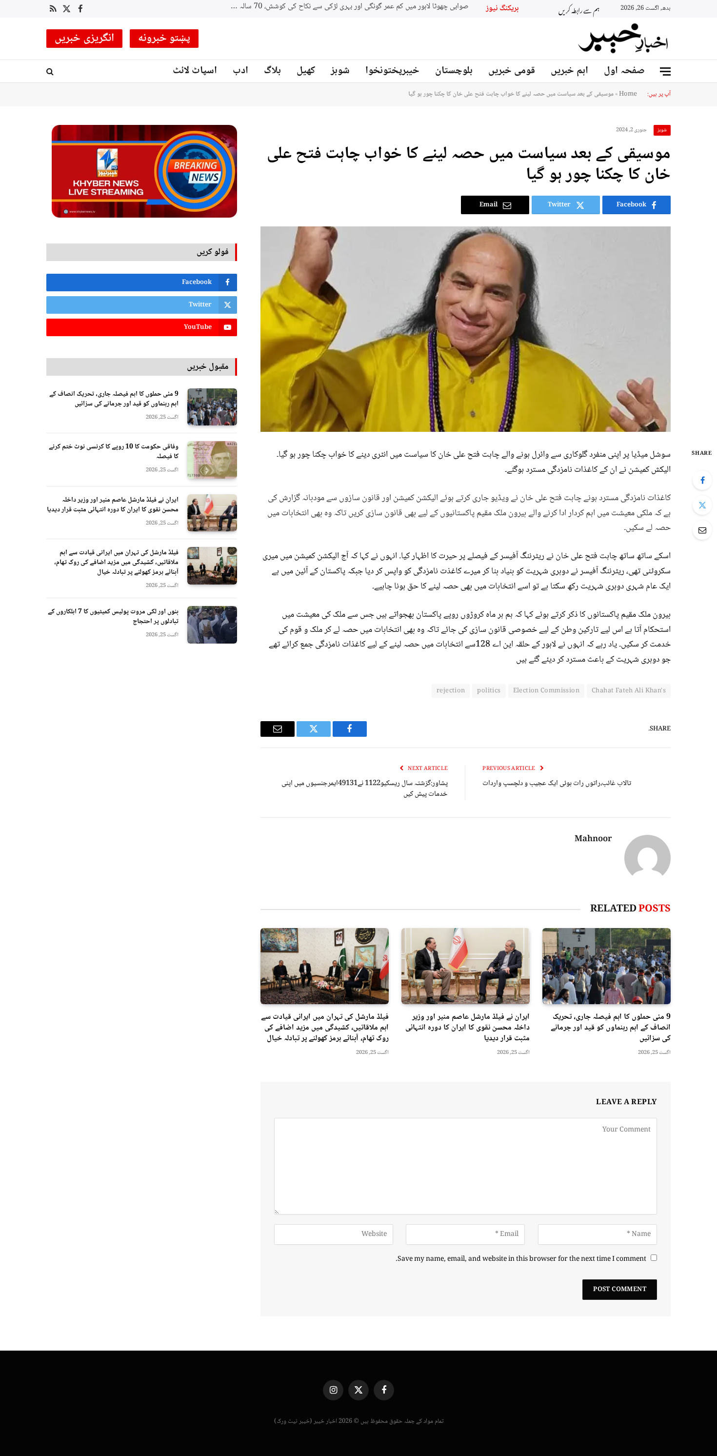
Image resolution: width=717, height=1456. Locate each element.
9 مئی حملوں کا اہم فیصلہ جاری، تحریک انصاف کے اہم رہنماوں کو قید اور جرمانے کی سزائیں (611, 1028)
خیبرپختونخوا (392, 71)
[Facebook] (702, 480)
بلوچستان (454, 71)
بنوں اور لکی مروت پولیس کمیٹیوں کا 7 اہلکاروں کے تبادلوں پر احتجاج (113, 617)
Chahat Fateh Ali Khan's (629, 691)
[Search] (51, 71)
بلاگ (272, 71)
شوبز (340, 71)
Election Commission (546, 691)
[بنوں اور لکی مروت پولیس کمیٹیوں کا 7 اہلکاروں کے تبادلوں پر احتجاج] (212, 625)
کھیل (306, 71)
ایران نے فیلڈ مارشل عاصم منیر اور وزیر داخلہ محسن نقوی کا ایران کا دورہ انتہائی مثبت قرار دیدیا (467, 1028)
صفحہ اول (624, 71)
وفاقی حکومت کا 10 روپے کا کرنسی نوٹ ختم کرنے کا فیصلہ (114, 452)
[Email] (702, 530)
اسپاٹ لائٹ (195, 71)
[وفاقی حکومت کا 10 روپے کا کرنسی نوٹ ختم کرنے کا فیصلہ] (212, 460)
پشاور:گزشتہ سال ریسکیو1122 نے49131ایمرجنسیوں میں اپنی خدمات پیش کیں (364, 789)
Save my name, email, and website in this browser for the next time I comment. (521, 1259)
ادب (240, 71)
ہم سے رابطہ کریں (578, 9)
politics (488, 691)
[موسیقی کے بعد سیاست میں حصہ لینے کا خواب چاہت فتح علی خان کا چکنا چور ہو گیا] (465, 329)
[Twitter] (702, 505)
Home (628, 94)
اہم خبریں (569, 71)
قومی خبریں (511, 71)
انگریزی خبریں (84, 38)
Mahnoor (593, 840)
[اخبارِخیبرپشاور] (623, 39)
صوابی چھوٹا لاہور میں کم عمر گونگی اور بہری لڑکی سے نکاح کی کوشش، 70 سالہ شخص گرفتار (347, 7)
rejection (451, 691)
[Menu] (665, 71)
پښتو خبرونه (164, 38)
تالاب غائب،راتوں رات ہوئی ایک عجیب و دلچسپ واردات (556, 783)
